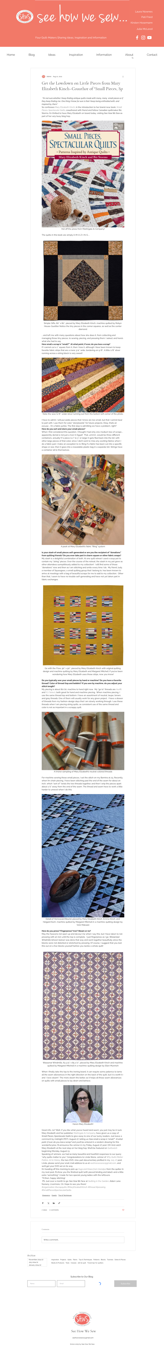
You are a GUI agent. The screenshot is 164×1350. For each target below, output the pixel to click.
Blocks (103, 1259)
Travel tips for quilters (95, 1263)
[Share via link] (59, 1203)
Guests (54, 1195)
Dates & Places (120, 1259)
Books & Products (57, 1263)
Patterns (96, 1259)
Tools (67, 1263)
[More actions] (123, 76)
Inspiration (55, 1259)
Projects (63, 1259)
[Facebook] (137, 37)
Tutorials (110, 1259)
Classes (73, 1263)
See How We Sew (83, 1331)
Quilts (69, 1259)
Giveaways (46, 1195)
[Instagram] (143, 37)
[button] (133, 58)
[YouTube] (149, 37)
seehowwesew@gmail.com (82, 1338)
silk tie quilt (82, 1263)
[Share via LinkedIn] (54, 1203)
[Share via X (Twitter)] (48, 1203)
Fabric (75, 1259)
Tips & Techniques (65, 1195)
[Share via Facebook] (43, 1203)
